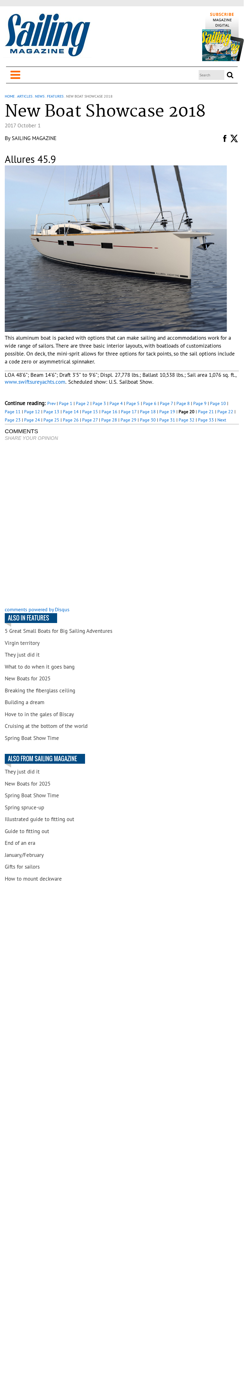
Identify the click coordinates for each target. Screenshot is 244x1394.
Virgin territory (22, 642)
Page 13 (51, 411)
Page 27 (90, 420)
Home (10, 96)
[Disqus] (122, 524)
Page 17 (128, 411)
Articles (24, 96)
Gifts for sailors (22, 866)
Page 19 (167, 411)
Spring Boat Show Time (32, 738)
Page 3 (99, 403)
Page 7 (166, 403)
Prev (51, 403)
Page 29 (128, 420)
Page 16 (109, 411)
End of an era (20, 842)
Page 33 (206, 420)
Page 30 (148, 420)
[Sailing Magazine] (47, 35)
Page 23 (13, 420)
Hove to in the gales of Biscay (39, 714)
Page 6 (149, 403)
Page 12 (32, 411)
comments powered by (37, 609)
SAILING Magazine (34, 138)
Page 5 (133, 403)
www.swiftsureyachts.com (35, 381)
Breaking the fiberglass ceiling (40, 690)
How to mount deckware (33, 878)
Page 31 (167, 420)
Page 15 (90, 411)
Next (221, 420)
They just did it (22, 654)
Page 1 (65, 403)
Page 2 (82, 403)
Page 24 (32, 420)
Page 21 (206, 411)
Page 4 (116, 403)
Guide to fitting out (27, 831)
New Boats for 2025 (27, 678)
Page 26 (71, 420)
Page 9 (200, 403)
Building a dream (24, 702)
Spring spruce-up (24, 807)
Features (55, 96)
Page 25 (51, 420)
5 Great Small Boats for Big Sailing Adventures (58, 630)
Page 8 (183, 403)
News (39, 96)
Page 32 (187, 420)
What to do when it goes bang (40, 666)
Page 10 (218, 403)
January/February (24, 854)
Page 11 (13, 411)
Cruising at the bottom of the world (46, 726)
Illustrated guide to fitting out (39, 819)
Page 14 (71, 411)
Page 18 (148, 411)
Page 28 (109, 420)
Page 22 (225, 411)
